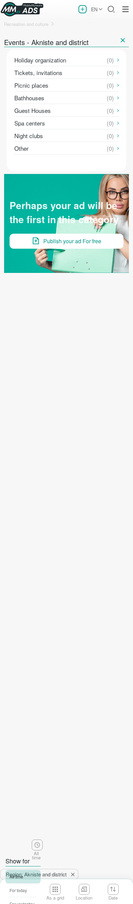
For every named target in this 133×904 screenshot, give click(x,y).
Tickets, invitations (38, 72)
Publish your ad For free (72, 241)
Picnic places (31, 85)
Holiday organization (40, 60)
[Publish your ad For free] (82, 9)
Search (111, 9)
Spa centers (29, 123)
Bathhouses (29, 97)
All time (16, 876)
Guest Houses (32, 110)
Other (21, 148)
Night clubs (28, 135)
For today (18, 890)
